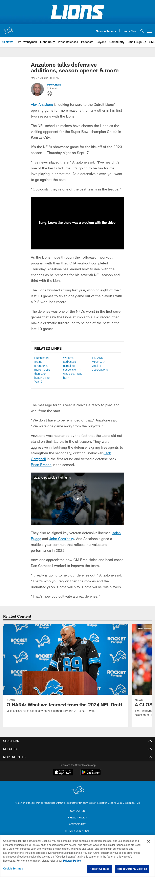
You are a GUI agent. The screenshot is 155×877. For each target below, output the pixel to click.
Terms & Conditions (77, 830)
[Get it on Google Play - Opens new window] (90, 774)
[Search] (142, 31)
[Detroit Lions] (77, 791)
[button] (77, 499)
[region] (77, 856)
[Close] (148, 841)
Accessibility (77, 824)
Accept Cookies (99, 868)
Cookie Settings (13, 868)
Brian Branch (41, 464)
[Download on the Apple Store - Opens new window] (63, 772)
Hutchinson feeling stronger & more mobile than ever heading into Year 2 (42, 369)
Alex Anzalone (42, 104)
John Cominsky (61, 538)
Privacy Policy (77, 817)
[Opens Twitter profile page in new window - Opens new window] (49, 93)
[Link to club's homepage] (8, 29)
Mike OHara (54, 84)
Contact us (77, 810)
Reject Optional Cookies (132, 868)
